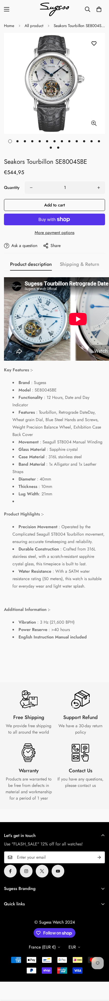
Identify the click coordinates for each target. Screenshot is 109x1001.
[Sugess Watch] (54, 9)
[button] (99, 9)
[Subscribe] (99, 857)
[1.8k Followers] (10, 871)
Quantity (12, 187)
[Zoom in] (94, 123)
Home (9, 26)
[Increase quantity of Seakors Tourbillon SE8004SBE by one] (99, 187)
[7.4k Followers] (26, 871)
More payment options (54, 233)
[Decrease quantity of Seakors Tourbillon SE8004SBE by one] (31, 187)
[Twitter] (42, 871)
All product (34, 26)
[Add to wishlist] (94, 44)
